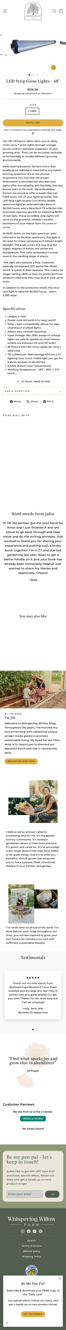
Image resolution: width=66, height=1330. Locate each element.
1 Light (32, 110)
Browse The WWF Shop (21, 761)
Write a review (33, 1118)
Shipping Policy (31, 1256)
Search (31, 1240)
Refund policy (31, 1251)
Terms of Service (32, 1246)
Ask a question (17, 391)
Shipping (19, 93)
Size (33, 105)
